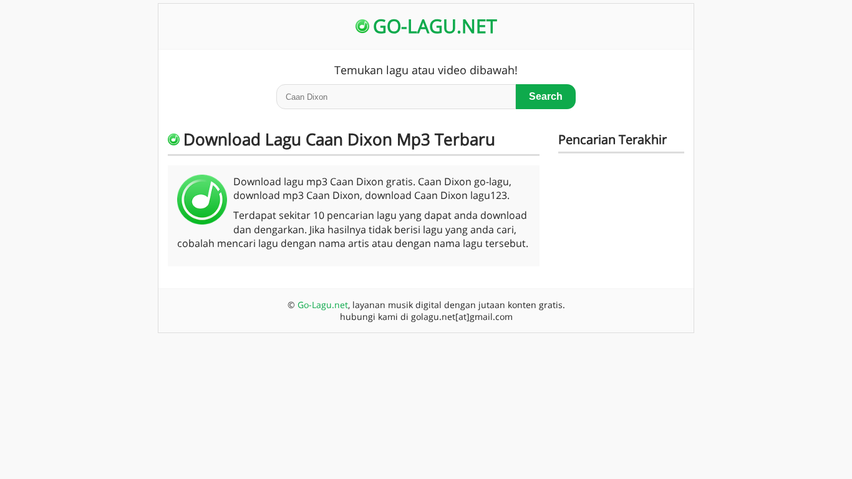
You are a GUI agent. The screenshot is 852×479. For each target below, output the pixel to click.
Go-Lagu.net (323, 305)
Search (546, 96)
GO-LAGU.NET (435, 26)
